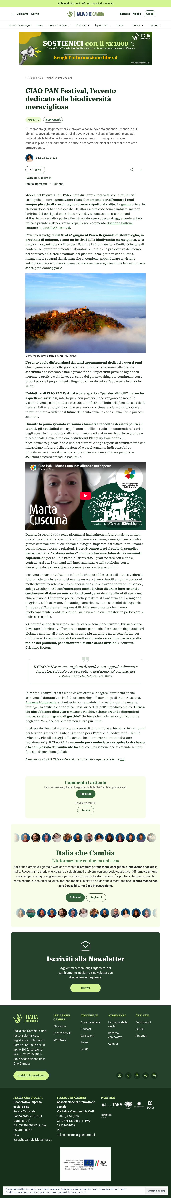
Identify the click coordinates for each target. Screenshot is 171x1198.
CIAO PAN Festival (56, 227)
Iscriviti (85, 987)
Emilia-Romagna (36, 183)
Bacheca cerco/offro (115, 1035)
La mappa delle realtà (117, 1024)
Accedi (150, 13)
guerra (126, 204)
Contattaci (59, 1039)
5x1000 (140, 1029)
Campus (113, 1043)
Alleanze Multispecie (40, 702)
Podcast (86, 1029)
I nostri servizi (62, 1033)
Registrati (85, 793)
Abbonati (75, 897)
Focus (84, 1042)
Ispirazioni (87, 1035)
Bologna (57, 183)
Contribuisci (143, 1022)
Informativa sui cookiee (77, 1192)
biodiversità (53, 119)
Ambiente (33, 119)
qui (122, 759)
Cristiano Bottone (120, 223)
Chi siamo (59, 1026)
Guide (84, 1049)
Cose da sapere (90, 1022)
